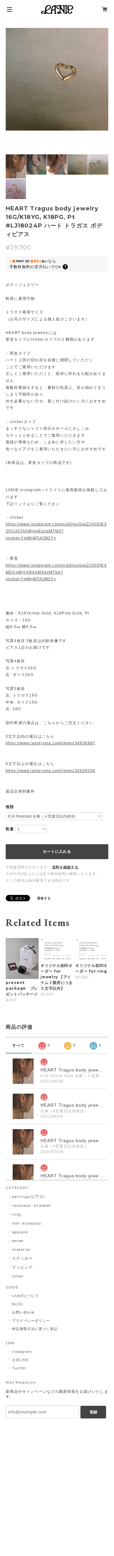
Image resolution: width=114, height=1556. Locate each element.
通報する (44, 898)
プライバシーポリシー (31, 1320)
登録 (93, 1412)
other (17, 1276)
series (17, 1240)
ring (16, 1214)
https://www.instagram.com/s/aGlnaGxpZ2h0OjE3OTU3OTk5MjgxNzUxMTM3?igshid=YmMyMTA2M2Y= (56, 531)
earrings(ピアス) (28, 1196)
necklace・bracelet (31, 1205)
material (21, 1249)
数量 (10, 829)
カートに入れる (57, 851)
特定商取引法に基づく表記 (35, 1329)
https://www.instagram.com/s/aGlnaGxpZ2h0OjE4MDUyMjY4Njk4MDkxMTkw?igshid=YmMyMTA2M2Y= (56, 572)
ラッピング (22, 1267)
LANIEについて (25, 1296)
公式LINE (20, 1360)
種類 (10, 807)
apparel (20, 1232)
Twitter (19, 1368)
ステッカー (22, 1258)
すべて (18, 1045)
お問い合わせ (23, 1312)
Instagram (22, 1351)
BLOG (17, 1304)
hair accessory (26, 1223)
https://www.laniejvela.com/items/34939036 (50, 770)
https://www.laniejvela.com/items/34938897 (50, 743)
